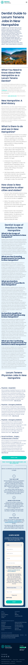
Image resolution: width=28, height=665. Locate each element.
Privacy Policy (15, 659)
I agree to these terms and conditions (13, 570)
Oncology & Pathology (19, 626)
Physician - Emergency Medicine (11, 404)
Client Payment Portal (5, 661)
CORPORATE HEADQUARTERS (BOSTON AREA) (10, 634)
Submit (14, 601)
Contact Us (13, 661)
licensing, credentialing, (15, 521)
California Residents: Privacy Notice (8, 663)
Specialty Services (18, 623)
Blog (16, 613)
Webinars (17, 614)
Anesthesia (3, 622)
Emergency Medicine (19, 625)
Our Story (3, 613)
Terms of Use (22, 659)
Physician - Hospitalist (8, 388)
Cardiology (3, 623)
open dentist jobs (12, 96)
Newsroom (3, 616)
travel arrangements (11, 522)
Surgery (3, 629)
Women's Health (18, 629)
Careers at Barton (4, 614)
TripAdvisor (4, 90)
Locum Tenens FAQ (18, 616)
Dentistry (3, 625)
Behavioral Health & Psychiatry (21, 622)
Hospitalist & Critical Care (6, 626)
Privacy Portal (19, 661)
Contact (2, 617)
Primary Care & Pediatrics (6, 628)
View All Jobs (14, 457)
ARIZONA (22, 634)
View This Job (17, 400)
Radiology (17, 628)
